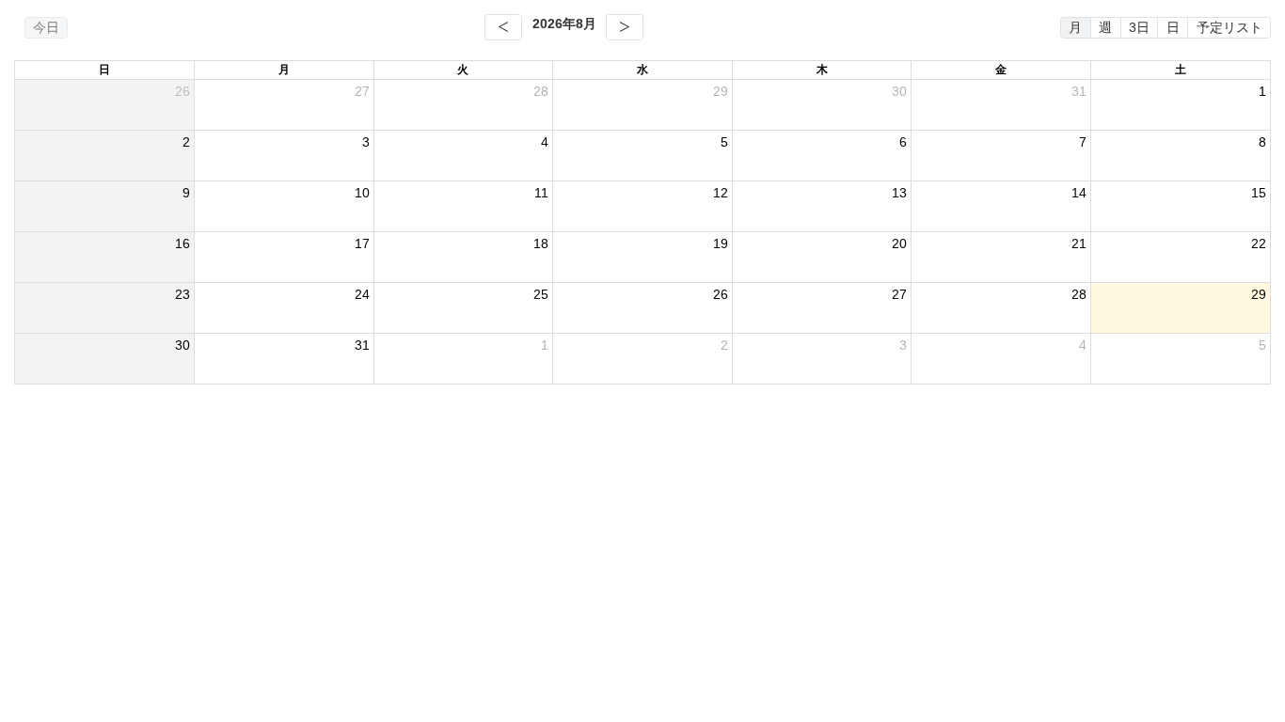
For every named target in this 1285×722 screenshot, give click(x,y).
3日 (1139, 27)
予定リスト (1229, 27)
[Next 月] (624, 27)
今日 (46, 27)
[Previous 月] (503, 27)
